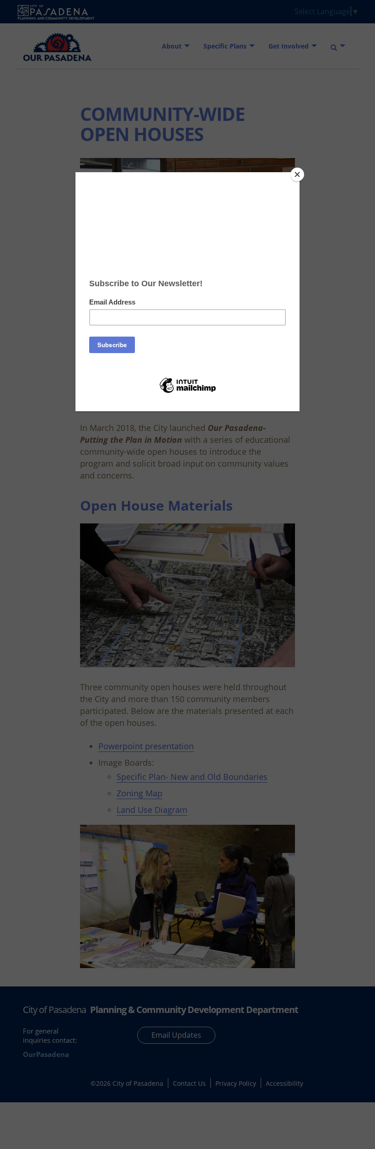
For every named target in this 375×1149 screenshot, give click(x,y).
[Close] (297, 174)
